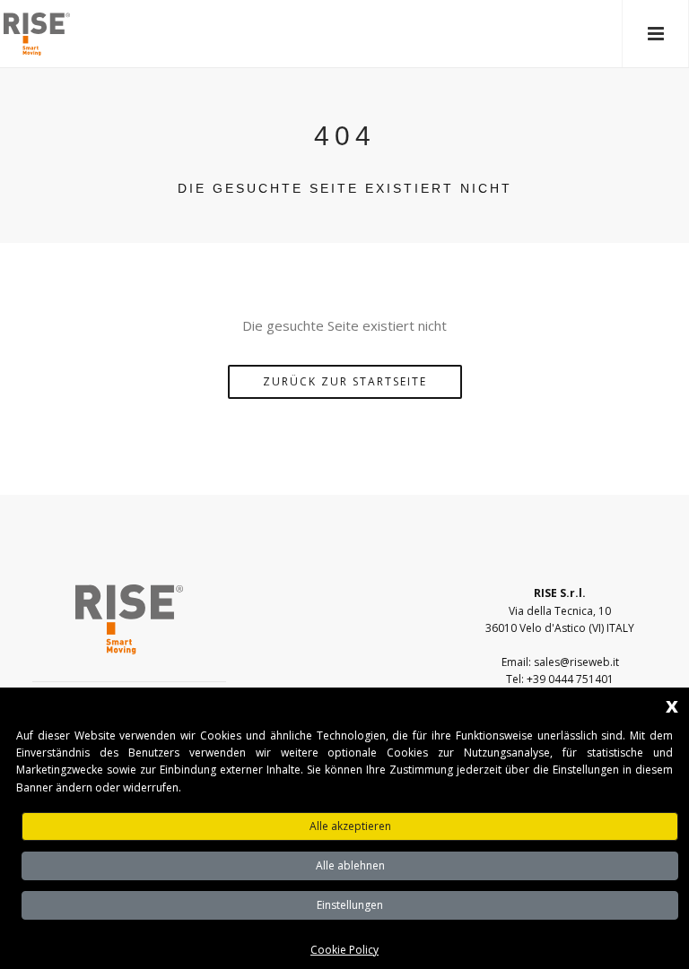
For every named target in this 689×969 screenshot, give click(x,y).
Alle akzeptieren (350, 826)
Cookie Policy (344, 949)
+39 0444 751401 (570, 679)
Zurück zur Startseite (345, 381)
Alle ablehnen (350, 865)
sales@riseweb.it (576, 662)
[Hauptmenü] (655, 33)
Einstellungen (350, 905)
